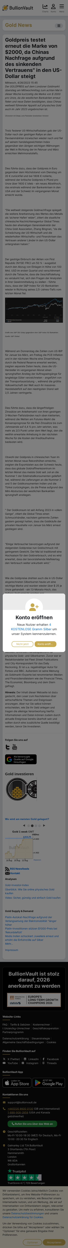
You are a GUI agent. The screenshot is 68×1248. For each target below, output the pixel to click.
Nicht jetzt (22, 644)
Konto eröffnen (46, 644)
